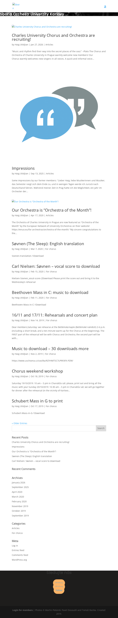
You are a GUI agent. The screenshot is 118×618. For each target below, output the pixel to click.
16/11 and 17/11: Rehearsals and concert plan (54, 315)
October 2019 (19, 510)
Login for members (22, 610)
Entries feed (18, 550)
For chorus (50, 248)
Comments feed (20, 555)
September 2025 (20, 487)
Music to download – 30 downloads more (50, 348)
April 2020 (17, 491)
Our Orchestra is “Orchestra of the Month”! (51, 210)
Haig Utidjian (21, 44)
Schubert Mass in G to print (37, 401)
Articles (49, 44)
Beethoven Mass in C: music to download (50, 292)
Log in (15, 545)
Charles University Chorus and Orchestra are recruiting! (53, 37)
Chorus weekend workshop (37, 371)
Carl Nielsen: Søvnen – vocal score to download (56, 266)
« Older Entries (19, 423)
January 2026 (18, 482)
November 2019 (20, 506)
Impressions (23, 168)
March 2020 (18, 496)
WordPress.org (19, 559)
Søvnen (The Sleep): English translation (48, 243)
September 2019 (20, 515)
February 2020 (19, 501)
